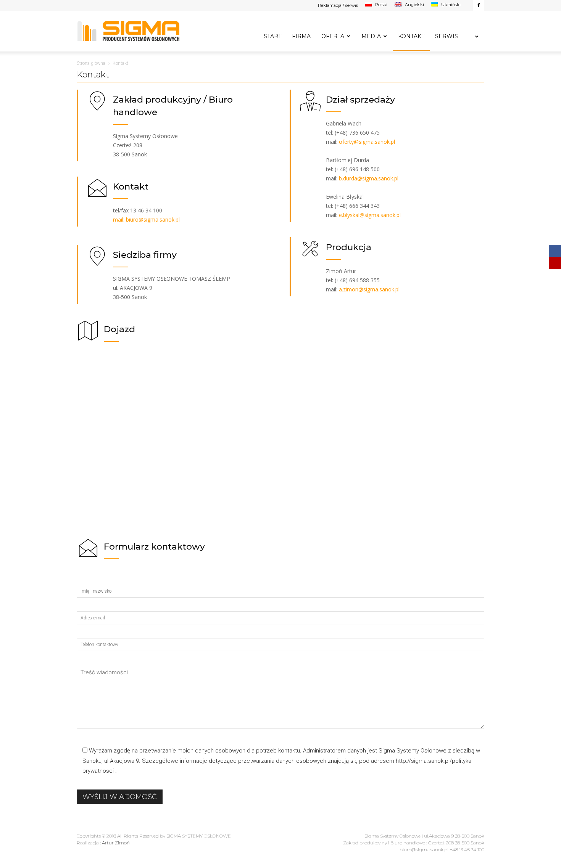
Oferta (332, 36)
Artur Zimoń (116, 843)
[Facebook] (478, 5)
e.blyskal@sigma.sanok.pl (370, 215)
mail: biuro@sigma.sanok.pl (146, 219)
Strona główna (91, 63)
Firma (301, 36)
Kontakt (411, 36)
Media (371, 36)
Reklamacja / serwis (338, 5)
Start (272, 36)
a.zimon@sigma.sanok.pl (369, 289)
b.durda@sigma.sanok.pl (368, 178)
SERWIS (446, 36)
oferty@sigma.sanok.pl (367, 141)
